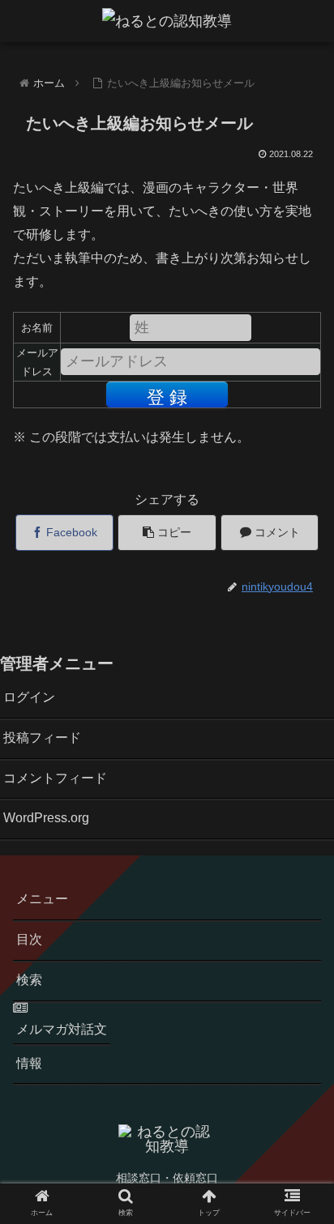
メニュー (42, 899)
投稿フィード (42, 737)
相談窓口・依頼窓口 (167, 1177)
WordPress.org (46, 818)
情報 (29, 1063)
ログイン (29, 697)
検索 (29, 980)
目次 (29, 939)
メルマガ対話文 (61, 1028)
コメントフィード (55, 778)
